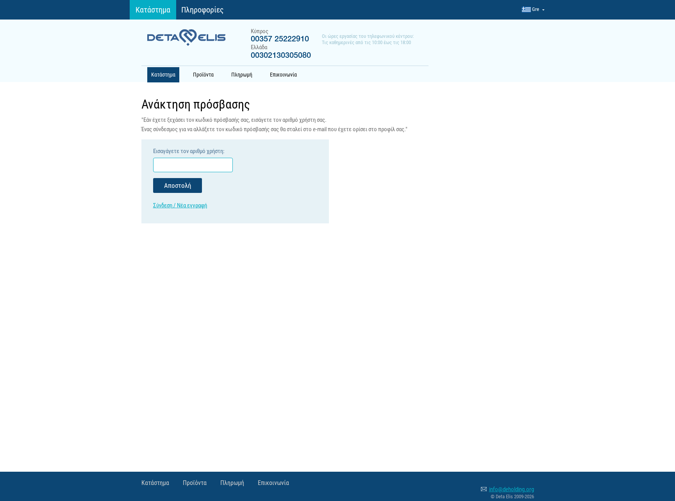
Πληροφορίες (202, 9)
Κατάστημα (153, 9)
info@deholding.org (511, 489)
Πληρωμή (241, 74)
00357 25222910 (280, 39)
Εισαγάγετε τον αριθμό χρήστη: (189, 151)
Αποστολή (177, 185)
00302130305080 (281, 55)
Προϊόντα (203, 74)
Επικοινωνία (283, 74)
